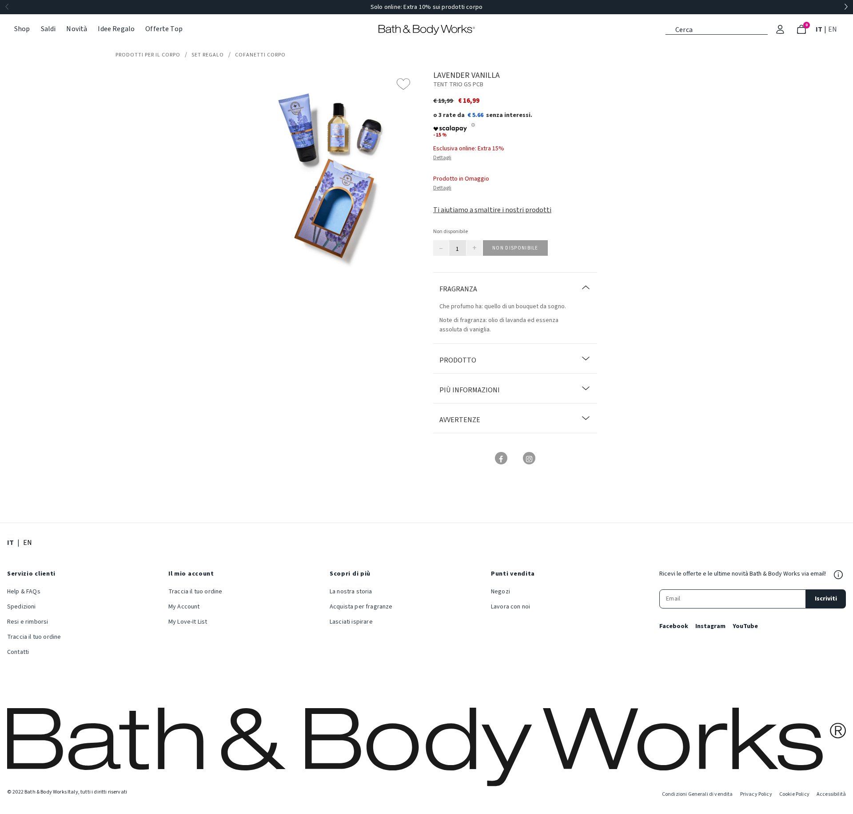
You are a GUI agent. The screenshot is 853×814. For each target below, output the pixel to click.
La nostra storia (351, 591)
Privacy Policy (756, 794)
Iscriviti (826, 598)
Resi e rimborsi (27, 621)
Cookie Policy (794, 794)
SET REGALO (207, 55)
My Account (184, 606)
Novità (76, 29)
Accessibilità (831, 794)
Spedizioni (21, 606)
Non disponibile (515, 248)
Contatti (18, 652)
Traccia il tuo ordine (34, 637)
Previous (7, 7)
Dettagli (442, 157)
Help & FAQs (23, 591)
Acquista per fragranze (361, 606)
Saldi (48, 29)
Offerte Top (164, 29)
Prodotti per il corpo (148, 55)
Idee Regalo (116, 29)
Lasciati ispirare (351, 621)
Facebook (673, 626)
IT (820, 29)
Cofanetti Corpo (260, 55)
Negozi (500, 591)
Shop (22, 29)
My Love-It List (187, 621)
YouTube (745, 626)
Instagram (710, 626)
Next (846, 7)
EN (833, 29)
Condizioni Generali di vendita (697, 794)
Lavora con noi (510, 606)
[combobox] (717, 29)
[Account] (780, 29)
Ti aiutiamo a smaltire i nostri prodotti (492, 210)
